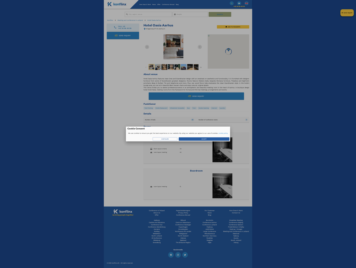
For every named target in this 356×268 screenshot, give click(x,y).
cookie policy (223, 133)
